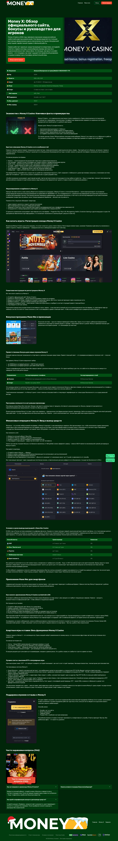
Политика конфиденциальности (17, 835)
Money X (101, 822)
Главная (80, 3)
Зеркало (108, 822)
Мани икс (87, 3)
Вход (97, 3)
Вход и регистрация (16, 60)
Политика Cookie (60, 835)
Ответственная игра (34, 835)
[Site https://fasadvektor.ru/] (20, 3)
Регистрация (107, 3)
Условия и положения (47, 835)
